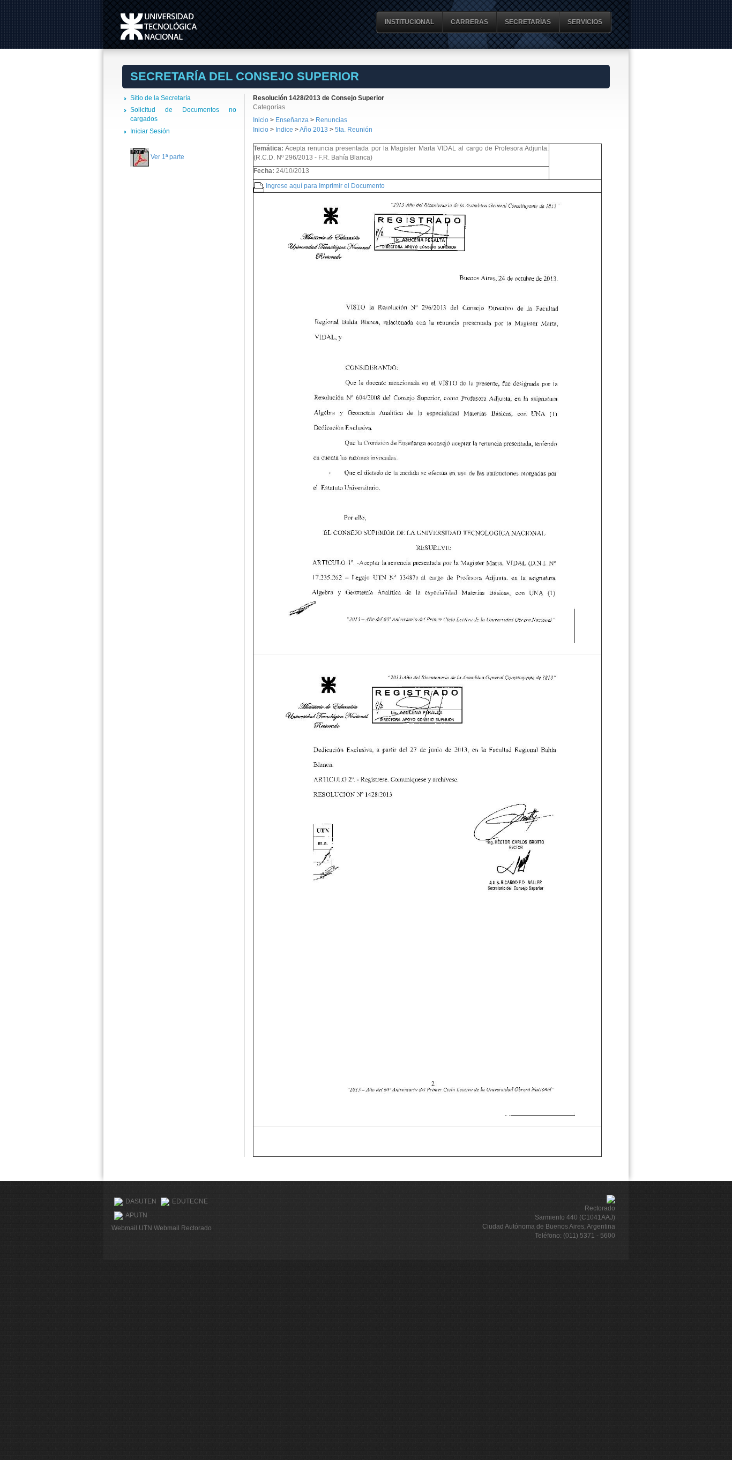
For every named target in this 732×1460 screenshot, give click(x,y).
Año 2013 (314, 129)
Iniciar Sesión (150, 131)
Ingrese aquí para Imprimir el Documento (325, 186)
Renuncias (331, 120)
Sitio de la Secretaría (160, 98)
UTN (159, 26)
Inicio (260, 120)
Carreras (469, 22)
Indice (284, 129)
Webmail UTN (131, 1228)
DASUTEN (140, 1201)
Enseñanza (292, 120)
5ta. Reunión (353, 129)
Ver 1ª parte (167, 157)
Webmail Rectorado (183, 1228)
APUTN (136, 1215)
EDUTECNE (190, 1201)
